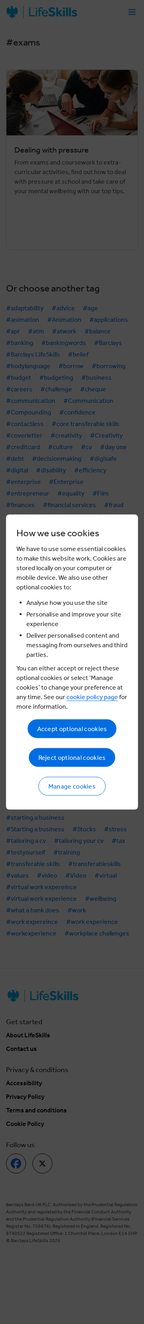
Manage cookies (72, 786)
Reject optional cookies (72, 757)
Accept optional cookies (72, 729)
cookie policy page (92, 697)
